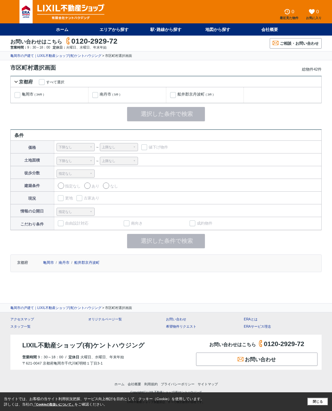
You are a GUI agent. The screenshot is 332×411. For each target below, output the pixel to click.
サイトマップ (208, 384)
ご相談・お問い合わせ (299, 43)
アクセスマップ (22, 319)
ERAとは (251, 319)
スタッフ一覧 (20, 326)
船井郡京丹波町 (195, 94)
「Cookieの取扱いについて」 (53, 404)
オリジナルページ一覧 (105, 319)
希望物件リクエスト (181, 326)
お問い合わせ (176, 319)
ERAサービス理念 (257, 326)
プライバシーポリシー (178, 384)
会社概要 (269, 29)
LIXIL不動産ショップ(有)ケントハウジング (83, 345)
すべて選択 (55, 82)
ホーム (62, 29)
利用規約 (151, 384)
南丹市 (110, 94)
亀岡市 (33, 94)
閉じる (318, 401)
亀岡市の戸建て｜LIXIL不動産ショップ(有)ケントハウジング (55, 56)
